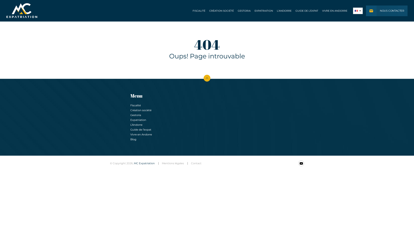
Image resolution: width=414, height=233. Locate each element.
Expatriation (264, 10)
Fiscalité (199, 10)
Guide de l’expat (306, 10)
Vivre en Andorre (334, 10)
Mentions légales (173, 163)
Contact (196, 163)
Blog (133, 139)
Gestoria (244, 10)
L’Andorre (284, 10)
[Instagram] (301, 163)
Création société (221, 10)
